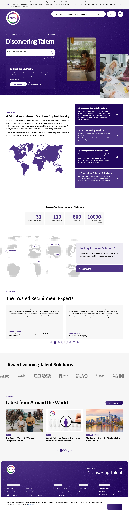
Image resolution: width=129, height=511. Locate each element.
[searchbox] (28, 54)
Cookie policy (31, 504)
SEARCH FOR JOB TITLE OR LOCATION (16, 51)
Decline (114, 501)
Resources (96, 14)
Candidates (71, 14)
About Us (84, 14)
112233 (120, 12)
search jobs (51, 52)
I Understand (115, 507)
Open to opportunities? (40, 58)
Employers (58, 14)
